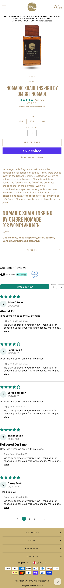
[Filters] (54, 286)
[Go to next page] (45, 519)
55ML (32, 121)
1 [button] (30, 77)
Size (32, 116)
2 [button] (32, 77)
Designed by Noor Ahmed (32, 585)
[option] (32, 18)
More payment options (32, 157)
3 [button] (35, 77)
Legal (32, 540)
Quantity (32, 128)
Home (32, 81)
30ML (21, 121)
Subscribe (32, 556)
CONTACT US (32, 532)
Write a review (25, 286)
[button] (27, 100)
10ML (43, 121)
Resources (32, 548)
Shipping (22, 106)
